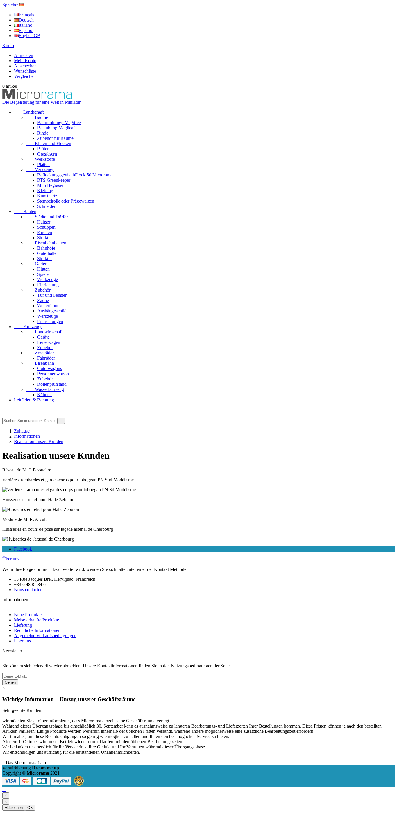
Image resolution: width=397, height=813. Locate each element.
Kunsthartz (47, 195)
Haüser (43, 221)
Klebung (45, 190)
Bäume (37, 117)
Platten (43, 164)
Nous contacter (28, 589)
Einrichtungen (50, 321)
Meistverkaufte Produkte (36, 619)
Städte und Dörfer (47, 216)
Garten (36, 263)
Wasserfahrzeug (45, 389)
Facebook (23, 548)
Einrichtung (48, 284)
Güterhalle (46, 253)
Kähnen (44, 394)
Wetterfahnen (49, 305)
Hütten (43, 269)
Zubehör (38, 289)
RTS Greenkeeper (53, 180)
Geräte (43, 337)
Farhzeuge (28, 326)
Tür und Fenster (52, 295)
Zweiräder (40, 352)
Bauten (25, 211)
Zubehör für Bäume (55, 138)
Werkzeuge (47, 279)
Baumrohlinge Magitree (59, 122)
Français (26, 14)
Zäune (43, 300)
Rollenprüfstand (52, 384)
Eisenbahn (40, 363)
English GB (29, 35)
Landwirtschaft (44, 331)
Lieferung (23, 625)
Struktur (44, 237)
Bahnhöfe (46, 248)
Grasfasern (47, 153)
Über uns (10, 558)
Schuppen (46, 227)
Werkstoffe (40, 159)
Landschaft (29, 112)
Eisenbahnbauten (46, 242)
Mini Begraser (50, 185)
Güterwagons (49, 368)
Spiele (43, 274)
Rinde (42, 133)
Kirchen (44, 232)
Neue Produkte (28, 614)
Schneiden (46, 206)
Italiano (25, 25)
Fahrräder (46, 357)
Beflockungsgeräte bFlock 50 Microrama (74, 174)
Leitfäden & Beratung (34, 399)
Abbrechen (14, 807)
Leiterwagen (48, 342)
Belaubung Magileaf (56, 127)
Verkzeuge (40, 169)
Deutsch (26, 19)
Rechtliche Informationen (37, 630)
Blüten (43, 148)
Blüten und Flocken (48, 143)
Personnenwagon (53, 373)
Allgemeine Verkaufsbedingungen (45, 635)
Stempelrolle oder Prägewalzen (65, 201)
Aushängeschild (52, 310)
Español (26, 30)
